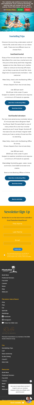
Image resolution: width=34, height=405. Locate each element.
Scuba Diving (6, 356)
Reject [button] (27, 10)
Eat (3, 308)
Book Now (5, 275)
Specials (4, 310)
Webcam (5, 292)
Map (3, 289)
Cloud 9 (4, 359)
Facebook (7, 316)
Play (3, 345)
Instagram (7, 320)
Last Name (17, 232)
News (4, 286)
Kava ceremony (7, 354)
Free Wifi (5, 280)
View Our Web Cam (11, 323)
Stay (3, 302)
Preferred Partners (8, 278)
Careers (4, 283)
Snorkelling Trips (7, 348)
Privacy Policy (11, 10)
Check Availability (16, 403)
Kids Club (5, 362)
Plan (3, 305)
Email (17, 240)
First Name (17, 223)
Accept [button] (20, 10)
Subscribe (18, 249)
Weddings (5, 313)
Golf (3, 351)
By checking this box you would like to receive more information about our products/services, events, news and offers (19, 255)
